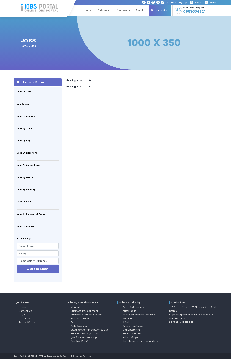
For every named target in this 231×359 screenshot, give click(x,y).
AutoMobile (129, 310)
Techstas (87, 356)
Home (88, 9)
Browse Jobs (159, 9)
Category (103, 9)
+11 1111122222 (177, 318)
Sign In (198, 2)
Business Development (84, 310)
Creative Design (80, 341)
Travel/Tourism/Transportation (141, 341)
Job (33, 45)
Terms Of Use (27, 322)
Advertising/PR (131, 337)
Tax (73, 322)
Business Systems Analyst (86, 314)
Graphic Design (80, 318)
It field (126, 322)
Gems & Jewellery (133, 307)
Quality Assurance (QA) (84, 337)
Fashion (127, 318)
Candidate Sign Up (177, 2)
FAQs (22, 314)
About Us (24, 318)
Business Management (84, 333)
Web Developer (80, 325)
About (139, 9)
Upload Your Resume (32, 81)
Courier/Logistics (132, 325)
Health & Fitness (132, 333)
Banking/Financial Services (138, 314)
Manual (75, 307)
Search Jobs (39, 269)
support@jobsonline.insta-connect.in (191, 314)
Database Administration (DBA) (89, 329)
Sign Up (213, 2)
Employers (123, 9)
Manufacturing (131, 329)
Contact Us (25, 310)
